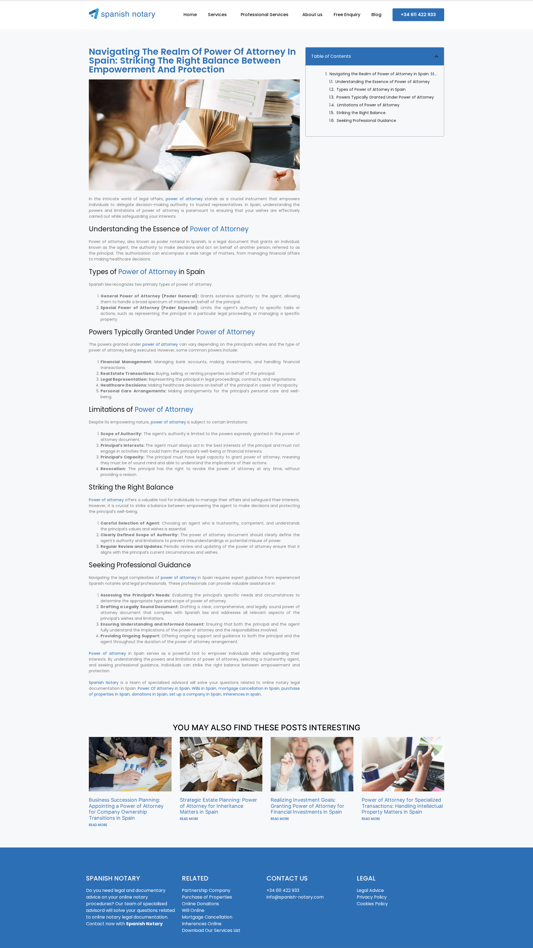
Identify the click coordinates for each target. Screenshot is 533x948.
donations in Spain (149, 694)
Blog (376, 14)
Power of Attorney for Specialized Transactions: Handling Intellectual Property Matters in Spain (402, 806)
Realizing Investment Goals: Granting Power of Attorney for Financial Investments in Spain (307, 806)
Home (190, 14)
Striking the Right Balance (361, 113)
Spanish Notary (104, 682)
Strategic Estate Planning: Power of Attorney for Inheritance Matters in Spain (218, 806)
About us (312, 14)
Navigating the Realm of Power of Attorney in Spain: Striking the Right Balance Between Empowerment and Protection (384, 74)
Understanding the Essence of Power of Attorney (382, 81)
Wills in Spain (204, 688)
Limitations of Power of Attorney (368, 105)
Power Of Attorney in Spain (164, 688)
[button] (436, 56)
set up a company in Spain (195, 694)
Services (217, 14)
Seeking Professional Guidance (366, 120)
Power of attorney (106, 500)
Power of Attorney (219, 229)
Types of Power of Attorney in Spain (371, 89)
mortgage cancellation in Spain (249, 688)
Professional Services (264, 14)
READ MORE (98, 824)
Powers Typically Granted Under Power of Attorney (385, 97)
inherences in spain (242, 694)
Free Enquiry (347, 14)
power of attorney (184, 199)
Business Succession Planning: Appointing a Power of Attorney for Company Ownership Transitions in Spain (126, 809)
